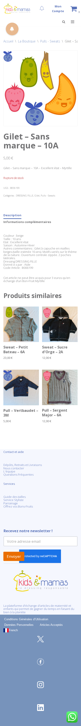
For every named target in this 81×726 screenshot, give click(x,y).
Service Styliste (13, 500)
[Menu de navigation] (73, 21)
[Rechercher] (63, 21)
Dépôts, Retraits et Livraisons (22, 465)
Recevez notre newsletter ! (28, 531)
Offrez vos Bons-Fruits (18, 506)
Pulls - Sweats (50, 41)
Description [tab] (12, 215)
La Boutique (27, 41)
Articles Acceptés (51, 625)
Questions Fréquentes (18, 474)
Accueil (8, 41)
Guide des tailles (14, 497)
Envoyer (14, 556)
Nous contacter (13, 468)
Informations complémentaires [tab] (27, 222)
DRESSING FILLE (24, 195)
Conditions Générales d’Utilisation (26, 619)
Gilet (37, 195)
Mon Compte (58, 8)
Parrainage (10, 503)
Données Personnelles (19, 625)
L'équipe (9, 471)
